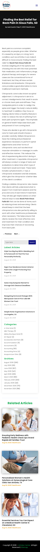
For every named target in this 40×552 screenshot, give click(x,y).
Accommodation (10, 343)
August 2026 (8, 362)
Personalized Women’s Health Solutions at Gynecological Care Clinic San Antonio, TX (17, 480)
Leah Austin (11, 27)
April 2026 (7, 374)
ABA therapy (9, 331)
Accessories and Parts (12, 340)
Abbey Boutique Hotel (12, 334)
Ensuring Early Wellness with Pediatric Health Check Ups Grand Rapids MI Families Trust (18, 437)
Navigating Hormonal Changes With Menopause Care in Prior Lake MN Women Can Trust (18, 298)
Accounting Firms (10, 351)
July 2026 (7, 365)
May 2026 (7, 371)
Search (32, 242)
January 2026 (9, 383)
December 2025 (10, 386)
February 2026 (9, 380)
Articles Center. (24, 545)
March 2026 (8, 377)
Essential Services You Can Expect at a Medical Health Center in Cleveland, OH (18, 522)
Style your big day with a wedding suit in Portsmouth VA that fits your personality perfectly (19, 254)
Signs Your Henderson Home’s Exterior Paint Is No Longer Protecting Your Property (19, 269)
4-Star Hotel (8, 328)
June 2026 (8, 368)
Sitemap (24, 547)
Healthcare (30, 27)
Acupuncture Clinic (11, 354)
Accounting (8, 349)
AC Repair (7, 337)
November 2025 (10, 389)
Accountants (9, 346)
